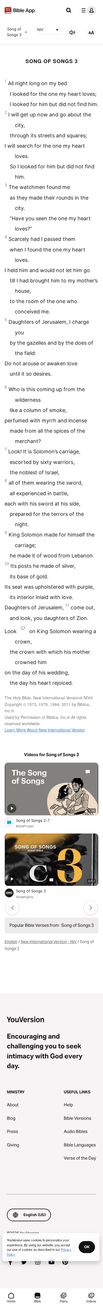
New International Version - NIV (49, 941)
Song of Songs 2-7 (37, 820)
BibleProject (25, 826)
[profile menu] (87, 10)
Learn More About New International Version (45, 730)
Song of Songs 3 (14, 32)
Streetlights (24, 897)
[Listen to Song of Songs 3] (72, 32)
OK (87, 1246)
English (11, 941)
